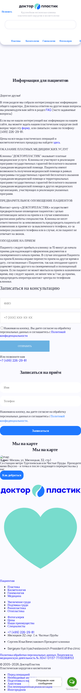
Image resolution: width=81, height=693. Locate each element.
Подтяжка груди (18, 605)
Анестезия (14, 683)
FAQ (48, 110)
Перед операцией (19, 674)
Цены (11, 620)
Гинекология (49, 41)
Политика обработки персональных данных (28, 655)
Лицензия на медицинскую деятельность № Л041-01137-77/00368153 (37, 656)
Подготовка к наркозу (21, 680)
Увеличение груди (19, 602)
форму (26, 128)
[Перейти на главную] (40, 496)
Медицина (14, 596)
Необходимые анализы (22, 677)
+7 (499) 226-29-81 (13, 360)
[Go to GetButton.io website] (72, 689)
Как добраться (11, 475)
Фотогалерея (65, 41)
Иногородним (17, 690)
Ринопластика (17, 608)
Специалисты (16, 626)
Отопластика (16, 611)
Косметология (32, 41)
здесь (56, 142)
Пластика (16, 41)
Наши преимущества (21, 623)
